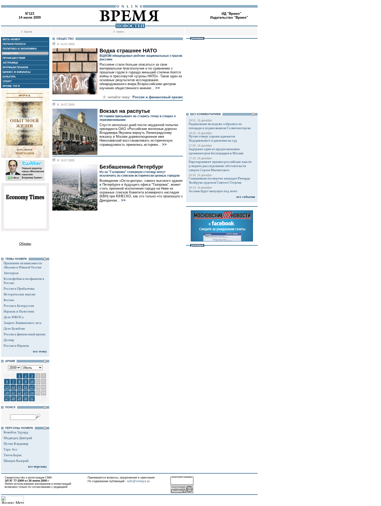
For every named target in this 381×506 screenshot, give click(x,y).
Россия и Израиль (16, 346)
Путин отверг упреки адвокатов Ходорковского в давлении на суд (213, 138)
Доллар (9, 340)
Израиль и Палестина (19, 311)
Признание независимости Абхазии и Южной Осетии (23, 265)
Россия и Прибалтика (19, 288)
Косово (9, 300)
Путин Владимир (16, 444)
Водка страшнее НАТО (128, 50)
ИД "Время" (231, 14)
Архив (28, 31)
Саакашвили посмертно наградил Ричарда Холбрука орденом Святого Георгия (219, 180)
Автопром (11, 273)
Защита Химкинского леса (22, 323)
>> (157, 88)
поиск (120, 31)
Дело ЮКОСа (14, 317)
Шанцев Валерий (16, 461)
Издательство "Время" (229, 17)
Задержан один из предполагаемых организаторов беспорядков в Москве (216, 151)
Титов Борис (13, 455)
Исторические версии (19, 294)
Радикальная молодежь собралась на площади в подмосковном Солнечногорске (220, 126)
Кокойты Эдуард (16, 432)
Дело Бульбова (14, 328)
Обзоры (25, 244)
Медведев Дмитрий (18, 438)
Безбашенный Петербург (131, 167)
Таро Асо (10, 449)
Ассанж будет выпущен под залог (213, 191)
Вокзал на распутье (125, 111)
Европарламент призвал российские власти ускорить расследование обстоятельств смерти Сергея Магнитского (220, 166)
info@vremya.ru (138, 481)
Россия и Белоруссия (19, 306)
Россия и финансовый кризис (25, 334)
